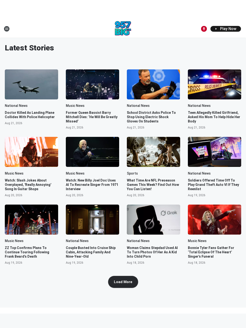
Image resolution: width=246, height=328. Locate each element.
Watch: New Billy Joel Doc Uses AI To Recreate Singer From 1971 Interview (92, 184)
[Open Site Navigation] (7, 29)
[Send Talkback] (204, 29)
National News (16, 106)
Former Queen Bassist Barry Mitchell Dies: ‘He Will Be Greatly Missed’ (91, 117)
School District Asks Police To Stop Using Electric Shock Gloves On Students (151, 117)
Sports (132, 173)
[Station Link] (123, 28)
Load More (123, 282)
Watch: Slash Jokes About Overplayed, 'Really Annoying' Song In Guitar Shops (28, 184)
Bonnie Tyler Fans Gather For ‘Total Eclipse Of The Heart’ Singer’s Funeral (211, 252)
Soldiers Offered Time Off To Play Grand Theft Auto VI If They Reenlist (213, 184)
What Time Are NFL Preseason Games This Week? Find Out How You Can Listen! (153, 184)
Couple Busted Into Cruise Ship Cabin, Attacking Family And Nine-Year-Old (91, 252)
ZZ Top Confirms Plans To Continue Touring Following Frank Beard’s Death (27, 252)
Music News (75, 106)
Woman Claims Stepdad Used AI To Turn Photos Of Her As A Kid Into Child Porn (152, 252)
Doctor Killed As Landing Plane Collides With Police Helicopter (30, 115)
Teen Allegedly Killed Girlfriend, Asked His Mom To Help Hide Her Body (214, 117)
